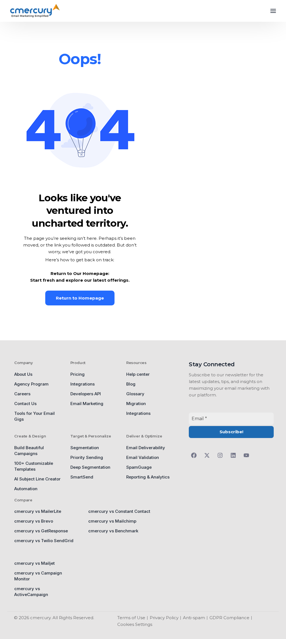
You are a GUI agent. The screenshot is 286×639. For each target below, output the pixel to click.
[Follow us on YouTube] (248, 455)
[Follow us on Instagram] (221, 455)
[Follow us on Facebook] (195, 455)
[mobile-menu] (269, 11)
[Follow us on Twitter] (208, 455)
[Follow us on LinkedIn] (234, 455)
